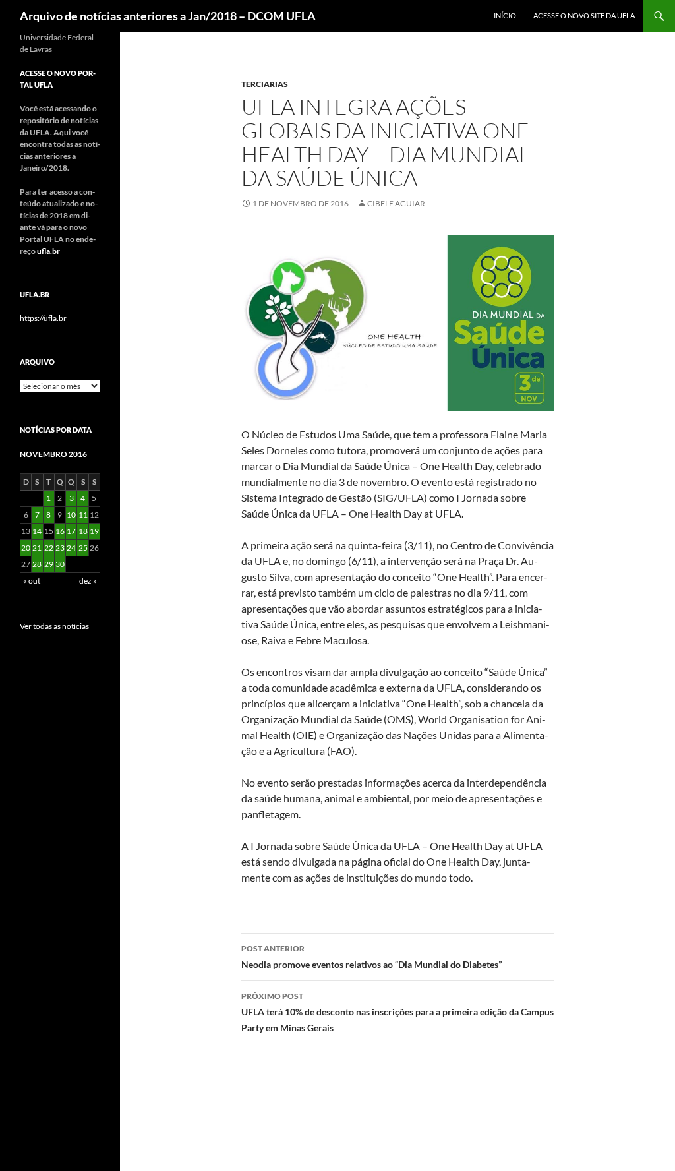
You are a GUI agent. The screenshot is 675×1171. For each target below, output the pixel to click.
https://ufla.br (43, 318)
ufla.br (48, 251)
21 (37, 548)
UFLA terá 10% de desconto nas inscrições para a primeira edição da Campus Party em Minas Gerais (397, 1012)
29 (48, 564)
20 (25, 548)
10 (71, 515)
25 (83, 548)
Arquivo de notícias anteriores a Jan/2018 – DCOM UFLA (168, 16)
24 (71, 548)
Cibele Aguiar (396, 203)
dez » (88, 581)
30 (60, 564)
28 (37, 564)
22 (48, 548)
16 (60, 531)
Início (505, 15)
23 (60, 548)
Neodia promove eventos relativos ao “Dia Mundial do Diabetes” (371, 957)
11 (83, 515)
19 (94, 531)
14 (37, 531)
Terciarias (264, 84)
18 (83, 531)
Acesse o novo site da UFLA (584, 15)
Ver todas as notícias (54, 626)
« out (31, 581)
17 (71, 531)
